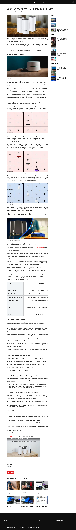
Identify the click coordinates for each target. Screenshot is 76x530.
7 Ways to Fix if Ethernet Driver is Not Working (41, 491)
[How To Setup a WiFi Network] (13, 500)
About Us (23, 520)
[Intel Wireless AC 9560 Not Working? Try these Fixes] (42, 500)
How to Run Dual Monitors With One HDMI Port (62, 59)
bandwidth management (39, 247)
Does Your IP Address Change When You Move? (62, 73)
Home (5, 520)
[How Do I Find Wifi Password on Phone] (13, 485)
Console (50, 2)
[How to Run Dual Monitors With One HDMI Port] (53, 59)
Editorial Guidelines (59, 520)
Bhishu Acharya (11, 11)
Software (28, 2)
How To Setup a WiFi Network (11, 506)
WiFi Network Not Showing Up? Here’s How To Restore (27, 506)
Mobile (46, 2)
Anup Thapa (24, 492)
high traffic (46, 102)
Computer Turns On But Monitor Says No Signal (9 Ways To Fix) (62, 49)
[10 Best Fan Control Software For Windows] (53, 44)
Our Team (40, 520)
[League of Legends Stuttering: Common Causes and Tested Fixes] (53, 30)
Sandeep (9, 493)
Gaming (42, 2)
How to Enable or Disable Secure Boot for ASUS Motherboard (61, 54)
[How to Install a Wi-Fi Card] (27, 485)
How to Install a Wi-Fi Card (27, 490)
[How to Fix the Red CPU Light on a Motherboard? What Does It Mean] (53, 39)
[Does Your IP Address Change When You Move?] (53, 73)
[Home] (10, 2)
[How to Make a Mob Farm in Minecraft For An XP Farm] (53, 25)
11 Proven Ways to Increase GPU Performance (62, 20)
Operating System (34, 2)
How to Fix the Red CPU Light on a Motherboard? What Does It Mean (63, 39)
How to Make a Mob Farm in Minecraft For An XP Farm (62, 25)
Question (9, 466)
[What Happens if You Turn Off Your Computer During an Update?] (53, 68)
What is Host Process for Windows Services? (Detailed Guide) (62, 78)
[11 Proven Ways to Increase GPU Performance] (53, 20)
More (53, 2)
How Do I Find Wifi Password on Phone (11, 491)
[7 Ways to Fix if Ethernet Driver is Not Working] (42, 485)
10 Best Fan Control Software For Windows (62, 44)
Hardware (22, 2)
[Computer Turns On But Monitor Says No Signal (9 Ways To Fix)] (53, 49)
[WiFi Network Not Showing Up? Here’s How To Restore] (27, 500)
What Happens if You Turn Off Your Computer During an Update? (62, 68)
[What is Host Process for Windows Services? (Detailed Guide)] (53, 78)
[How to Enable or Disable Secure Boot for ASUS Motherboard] (53, 54)
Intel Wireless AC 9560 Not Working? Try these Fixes (41, 506)
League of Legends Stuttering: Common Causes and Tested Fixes (62, 30)
